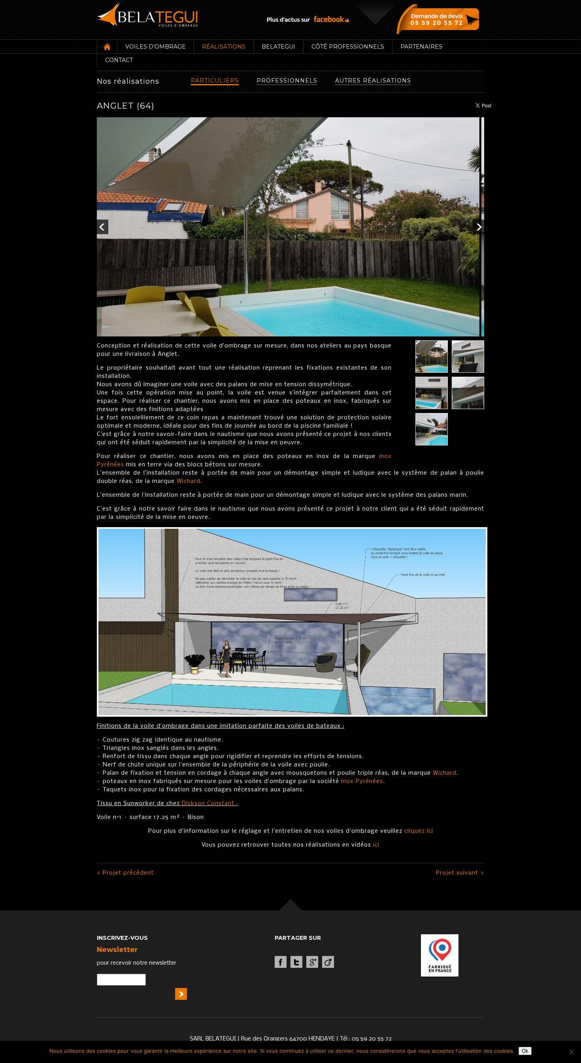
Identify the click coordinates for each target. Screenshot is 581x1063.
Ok (525, 1051)
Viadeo (328, 962)
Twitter (296, 962)
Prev (102, 227)
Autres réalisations (373, 80)
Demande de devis (439, 19)
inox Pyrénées (362, 781)
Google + (312, 962)
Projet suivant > (460, 873)
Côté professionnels (347, 46)
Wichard (188, 481)
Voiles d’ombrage (155, 46)
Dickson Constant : (210, 803)
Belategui (278, 46)
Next (478, 227)
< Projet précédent (125, 873)
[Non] (571, 1052)
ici (376, 845)
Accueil (107, 46)
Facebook (281, 962)
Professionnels (287, 80)
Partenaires (421, 46)
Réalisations (223, 46)
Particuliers (215, 80)
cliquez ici (418, 831)
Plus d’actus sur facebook (308, 19)
